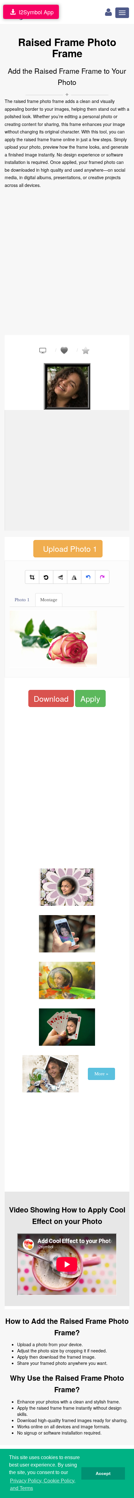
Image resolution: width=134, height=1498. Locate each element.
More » (101, 1073)
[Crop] (32, 577)
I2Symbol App (35, 12)
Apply (90, 698)
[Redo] (102, 577)
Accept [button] (103, 1473)
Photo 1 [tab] (22, 599)
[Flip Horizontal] (74, 577)
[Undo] (88, 577)
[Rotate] (46, 577)
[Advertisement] (67, 262)
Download (51, 698)
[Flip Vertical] (60, 577)
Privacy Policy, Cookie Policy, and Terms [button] (42, 1484)
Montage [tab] (48, 599)
